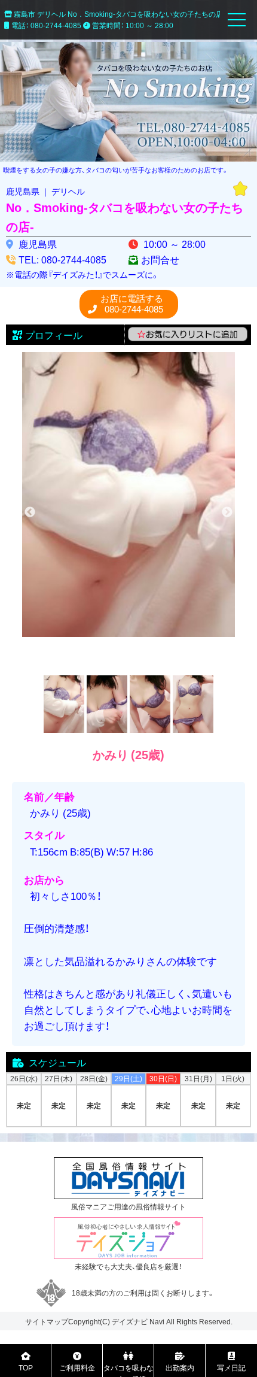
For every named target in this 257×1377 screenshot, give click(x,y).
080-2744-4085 (131, 303)
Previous (30, 512)
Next (227, 512)
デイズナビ (130, 1321)
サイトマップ (46, 1321)
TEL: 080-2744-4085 (62, 259)
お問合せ (160, 259)
